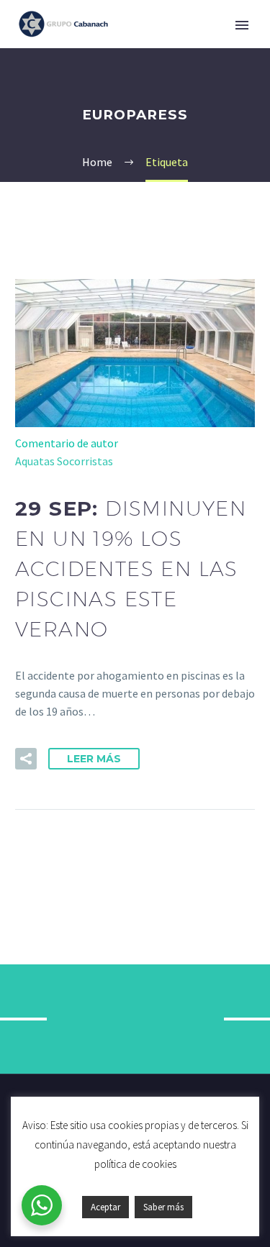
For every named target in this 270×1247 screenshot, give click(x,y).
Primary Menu (242, 25)
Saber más (163, 1207)
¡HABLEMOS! (135, 1019)
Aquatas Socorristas (64, 461)
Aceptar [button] (105, 1207)
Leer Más (94, 758)
